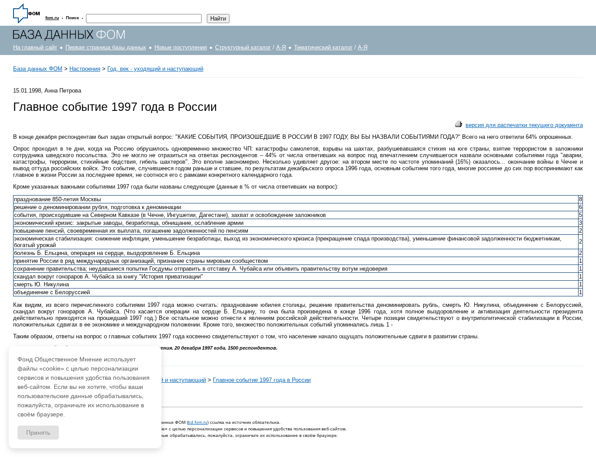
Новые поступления (180, 47)
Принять (38, 432)
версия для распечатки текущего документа (524, 125)
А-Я (281, 47)
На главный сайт (35, 47)
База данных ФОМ (37, 68)
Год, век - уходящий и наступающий (155, 68)
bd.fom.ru (197, 422)
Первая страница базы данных (105, 47)
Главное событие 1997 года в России (262, 380)
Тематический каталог (323, 47)
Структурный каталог (243, 47)
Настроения (84, 68)
